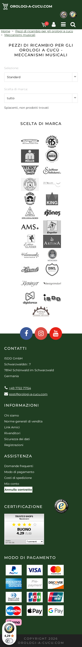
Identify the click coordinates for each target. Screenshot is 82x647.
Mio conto (11, 484)
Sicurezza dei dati (17, 439)
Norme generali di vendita (23, 421)
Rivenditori (12, 433)
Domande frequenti (18, 466)
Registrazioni (13, 445)
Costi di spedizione (18, 478)
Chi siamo (11, 415)
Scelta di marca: (16, 89)
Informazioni (21, 405)
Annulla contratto (18, 490)
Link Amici (12, 427)
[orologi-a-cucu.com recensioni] (24, 531)
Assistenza (18, 456)
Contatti (15, 348)
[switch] (9, 641)
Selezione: (11, 68)
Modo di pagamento (19, 472)
